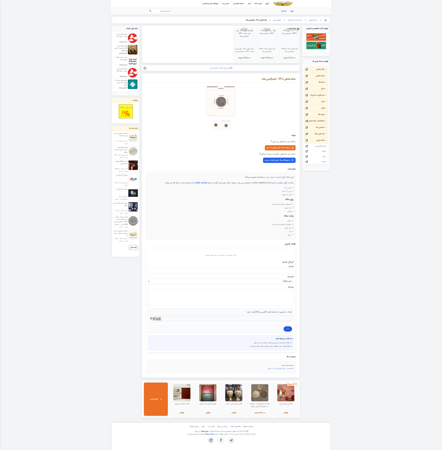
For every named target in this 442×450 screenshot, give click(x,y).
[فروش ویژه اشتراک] (221, 68)
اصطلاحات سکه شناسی (316, 121)
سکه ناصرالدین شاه (279, 368)
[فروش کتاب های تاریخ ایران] (316, 49)
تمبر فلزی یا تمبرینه (317, 95)
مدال (323, 88)
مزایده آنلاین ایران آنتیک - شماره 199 (121, 70)
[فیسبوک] (221, 440)
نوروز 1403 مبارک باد (122, 175)
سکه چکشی (320, 69)
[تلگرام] (231, 440)
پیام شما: (291, 287)
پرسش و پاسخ (222, 426)
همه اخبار (133, 247)
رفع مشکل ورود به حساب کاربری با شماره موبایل (121, 149)
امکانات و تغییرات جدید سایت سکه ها (121, 134)
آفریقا (324, 151)
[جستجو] (150, 11)
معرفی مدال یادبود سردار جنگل (120, 204)
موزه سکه (321, 114)
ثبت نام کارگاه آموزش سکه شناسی (121, 162)
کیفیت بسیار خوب (273, 177)
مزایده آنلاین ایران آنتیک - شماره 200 (121, 35)
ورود (292, 11)
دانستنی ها (320, 127)
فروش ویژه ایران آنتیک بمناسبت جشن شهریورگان (121, 48)
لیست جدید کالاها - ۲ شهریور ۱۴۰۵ (120, 58)
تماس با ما (211, 426)
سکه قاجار (290, 368)
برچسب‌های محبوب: (287, 365)
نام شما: (291, 266)
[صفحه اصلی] (325, 20)
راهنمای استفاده (235, 426)
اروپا (324, 156)
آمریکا (324, 161)
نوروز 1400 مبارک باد (122, 189)
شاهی (270, 368)
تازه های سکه (320, 133)
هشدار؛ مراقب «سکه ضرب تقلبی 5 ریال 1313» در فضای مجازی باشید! (121, 220)
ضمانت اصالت (200, 183)
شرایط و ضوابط (248, 426)
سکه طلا (322, 82)
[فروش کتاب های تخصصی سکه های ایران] (316, 40)
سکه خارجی (320, 140)
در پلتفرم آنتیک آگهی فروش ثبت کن (278, 147)
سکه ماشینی (320, 75)
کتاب (323, 101)
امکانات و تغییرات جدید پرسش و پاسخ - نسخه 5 (121, 233)
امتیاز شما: (290, 276)
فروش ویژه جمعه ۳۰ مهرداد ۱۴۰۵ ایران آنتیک (121, 82)
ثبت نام (284, 11)
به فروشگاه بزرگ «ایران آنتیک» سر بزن (277, 160)
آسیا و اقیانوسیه (320, 146)
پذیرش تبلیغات (194, 426)
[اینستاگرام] (210, 440)
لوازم (323, 108)
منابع (203, 426)
